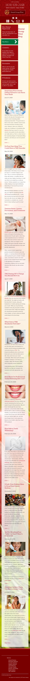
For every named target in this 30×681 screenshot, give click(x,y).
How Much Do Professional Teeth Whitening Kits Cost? (15, 378)
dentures (7, 130)
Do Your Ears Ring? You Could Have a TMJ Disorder (15, 147)
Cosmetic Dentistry (12, 663)
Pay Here (5, 42)
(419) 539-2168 (15, 5)
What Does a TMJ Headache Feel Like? (12, 323)
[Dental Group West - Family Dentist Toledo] (15, 12)
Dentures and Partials (13, 668)
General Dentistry (12, 660)
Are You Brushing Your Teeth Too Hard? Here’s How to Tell (14, 534)
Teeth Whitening (12, 665)
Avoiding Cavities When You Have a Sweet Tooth (14, 588)
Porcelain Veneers (12, 667)
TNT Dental (23, 677)
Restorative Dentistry (13, 661)
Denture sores (8, 232)
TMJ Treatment (11, 671)
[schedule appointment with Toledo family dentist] (18, 21)
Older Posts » (8, 642)
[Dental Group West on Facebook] (13, 18)
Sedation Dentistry (12, 664)
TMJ (16, 350)
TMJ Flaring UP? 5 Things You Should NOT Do (14, 275)
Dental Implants (11, 670)
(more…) (7, 142)
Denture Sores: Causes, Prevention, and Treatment (15, 210)
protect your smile (16, 630)
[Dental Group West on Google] (16, 18)
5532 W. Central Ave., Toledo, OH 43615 (15, 7)
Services (9, 657)
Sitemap (27, 677)
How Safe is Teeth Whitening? (11, 430)
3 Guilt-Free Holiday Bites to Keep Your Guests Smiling (14, 486)
